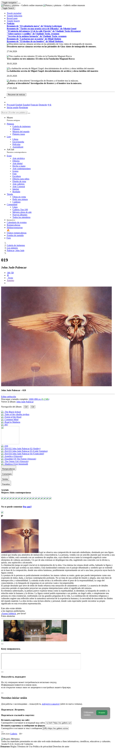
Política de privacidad (43, 746)
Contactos (28, 744)
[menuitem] (49, 105)
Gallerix (13, 733)
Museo (13, 118)
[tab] (10, 272)
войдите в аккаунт (51, 704)
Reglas (13, 746)
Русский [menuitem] (11, 105)
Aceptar (101, 713)
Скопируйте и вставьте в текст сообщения (21, 728)
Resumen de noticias (16, 95)
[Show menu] (19, 3)
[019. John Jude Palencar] (56, 385)
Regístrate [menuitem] (23, 107)
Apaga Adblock (9, 613)
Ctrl (26, 407)
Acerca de (19, 744)
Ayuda (4, 744)
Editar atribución (8, 396)
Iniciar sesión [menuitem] (13, 107)
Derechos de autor (61, 746)
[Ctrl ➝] (4, 446)
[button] (14, 13)
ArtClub (16, 150)
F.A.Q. (11, 744)
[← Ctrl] (4, 424)
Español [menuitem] (26, 105)
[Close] (29, 113)
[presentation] (61, 283)
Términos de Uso (25, 746)
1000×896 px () (39, 399)
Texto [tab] (10, 278)
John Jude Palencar (25, 401)
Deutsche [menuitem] (43, 105)
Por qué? (27, 506)
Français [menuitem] (34, 105)
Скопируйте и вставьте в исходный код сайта (23, 723)
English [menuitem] (18, 105)
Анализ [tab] (10, 280)
